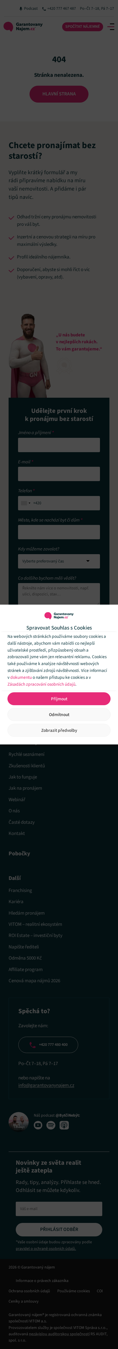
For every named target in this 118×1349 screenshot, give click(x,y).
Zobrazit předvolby (59, 730)
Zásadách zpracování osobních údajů (41, 684)
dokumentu (21, 677)
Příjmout (59, 699)
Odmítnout (59, 714)
